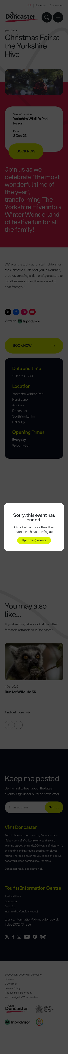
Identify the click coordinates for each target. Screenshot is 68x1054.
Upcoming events (34, 540)
